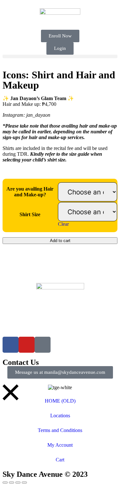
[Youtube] (27, 345)
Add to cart (60, 240)
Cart (60, 459)
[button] (60, 56)
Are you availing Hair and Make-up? (29, 191)
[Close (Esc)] (24, 482)
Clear (63, 224)
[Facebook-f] (11, 345)
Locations (60, 415)
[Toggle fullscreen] (11, 482)
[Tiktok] (43, 345)
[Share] (17, 482)
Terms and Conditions (60, 430)
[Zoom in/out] (5, 482)
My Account (60, 445)
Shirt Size (30, 214)
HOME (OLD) (60, 401)
